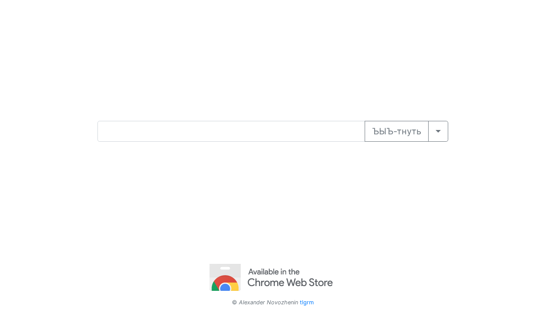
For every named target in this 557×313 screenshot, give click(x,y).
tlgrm (307, 302)
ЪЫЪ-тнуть (396, 131)
